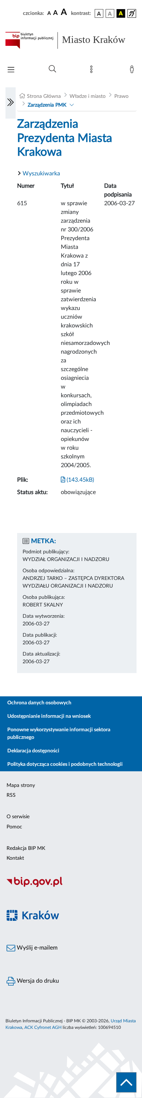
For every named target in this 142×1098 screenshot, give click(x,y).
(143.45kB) (79, 480)
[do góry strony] (126, 1082)
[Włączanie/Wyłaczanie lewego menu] (10, 103)
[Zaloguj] (133, 70)
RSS (11, 795)
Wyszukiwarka (41, 173)
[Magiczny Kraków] (71, 919)
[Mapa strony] (93, 70)
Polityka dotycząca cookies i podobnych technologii (65, 764)
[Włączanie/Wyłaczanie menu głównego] (10, 70)
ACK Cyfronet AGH (43, 1027)
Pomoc (14, 827)
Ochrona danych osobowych (39, 702)
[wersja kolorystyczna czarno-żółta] (121, 13)
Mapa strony (21, 785)
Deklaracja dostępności (33, 750)
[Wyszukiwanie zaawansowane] (52, 69)
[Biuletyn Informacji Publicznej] (71, 886)
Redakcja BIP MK (26, 848)
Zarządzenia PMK (47, 105)
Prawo (121, 96)
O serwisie (18, 816)
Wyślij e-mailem (36, 948)
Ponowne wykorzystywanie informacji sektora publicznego (58, 733)
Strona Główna (44, 96)
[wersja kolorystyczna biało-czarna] (110, 13)
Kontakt (15, 858)
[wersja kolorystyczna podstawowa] (99, 13)
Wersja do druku (37, 981)
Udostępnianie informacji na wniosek (49, 716)
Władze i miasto (88, 96)
